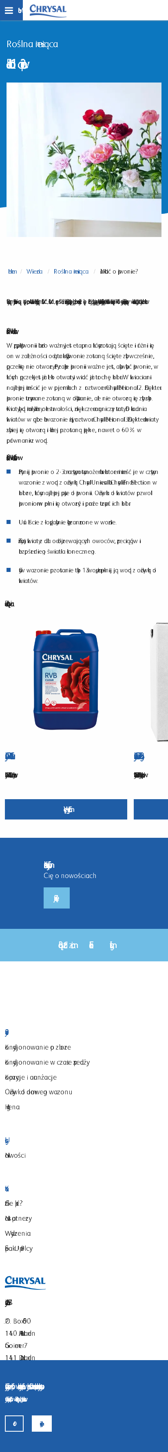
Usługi (74, 1140)
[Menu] (11, 10)
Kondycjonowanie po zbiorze (38, 1047)
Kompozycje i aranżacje (31, 1077)
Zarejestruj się (56, 897)
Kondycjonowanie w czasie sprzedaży (45, 1062)
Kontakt (74, 1189)
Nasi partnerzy (17, 1218)
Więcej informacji (66, 809)
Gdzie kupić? (14, 1203)
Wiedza (34, 271)
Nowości (15, 1155)
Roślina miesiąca (71, 271)
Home (11, 271)
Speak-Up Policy (17, 1248)
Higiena (12, 1106)
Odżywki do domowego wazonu (37, 1091)
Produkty (74, 1032)
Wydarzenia (18, 1233)
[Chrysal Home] (48, 10)
